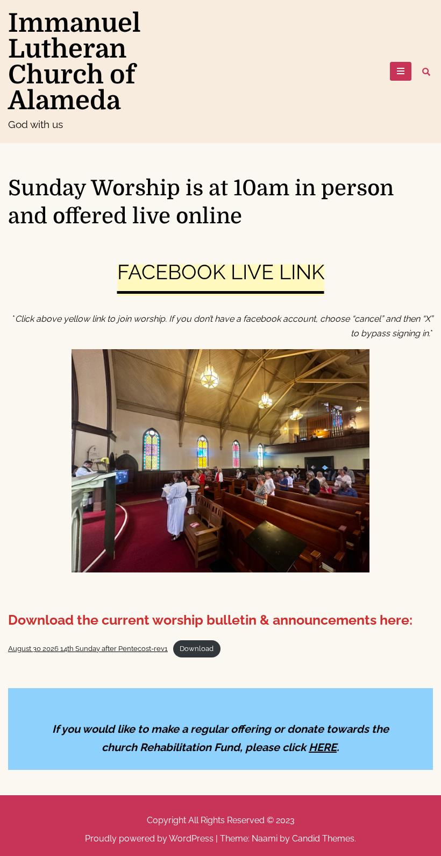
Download (197, 649)
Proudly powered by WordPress (150, 838)
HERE (323, 747)
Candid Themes (323, 838)
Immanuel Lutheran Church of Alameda (74, 62)
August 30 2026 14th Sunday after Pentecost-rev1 (88, 649)
